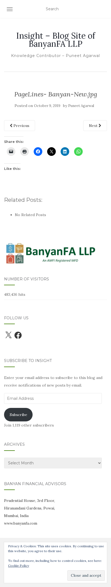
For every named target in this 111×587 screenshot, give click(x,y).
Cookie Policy (18, 565)
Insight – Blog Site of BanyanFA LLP (55, 40)
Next (94, 125)
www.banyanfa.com (20, 523)
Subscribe (18, 414)
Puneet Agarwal (81, 105)
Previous (20, 125)
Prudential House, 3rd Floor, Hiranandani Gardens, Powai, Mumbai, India (29, 508)
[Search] (103, 9)
